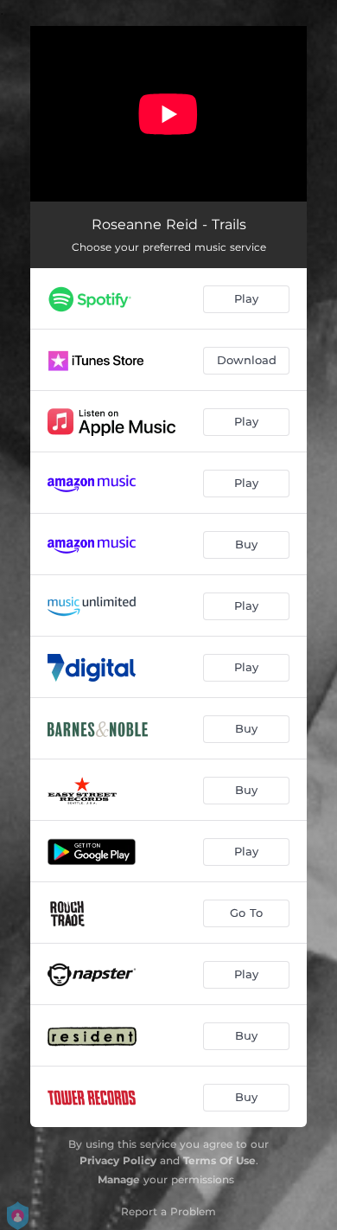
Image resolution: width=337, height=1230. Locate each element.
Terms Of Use (219, 1160)
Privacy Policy (117, 1160)
